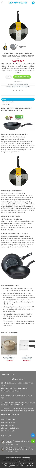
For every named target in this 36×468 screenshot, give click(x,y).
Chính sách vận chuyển (8, 422)
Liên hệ (18, 461)
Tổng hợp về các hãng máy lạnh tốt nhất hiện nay (19, 441)
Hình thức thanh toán (8, 419)
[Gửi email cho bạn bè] (19, 90)
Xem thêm (30, 410)
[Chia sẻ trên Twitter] (16, 90)
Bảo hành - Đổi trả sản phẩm (10, 428)
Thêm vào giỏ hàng (22, 77)
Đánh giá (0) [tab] (6, 104)
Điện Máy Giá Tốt (18, 3)
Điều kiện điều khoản (8, 431)
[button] (2, 2)
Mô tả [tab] (4, 99)
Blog (15, 460)
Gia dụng (20, 84)
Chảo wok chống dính (24, 86)
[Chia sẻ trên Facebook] (13, 90)
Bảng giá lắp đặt (8, 460)
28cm (9, 86)
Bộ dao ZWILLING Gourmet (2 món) (27, 358)
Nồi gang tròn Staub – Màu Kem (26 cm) (9, 358)
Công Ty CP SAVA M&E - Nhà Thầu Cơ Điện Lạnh (19, 466)
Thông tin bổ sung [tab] (8, 102)
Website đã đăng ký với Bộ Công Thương (18, 457)
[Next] (35, 350)
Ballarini (16, 84)
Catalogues (22, 460)
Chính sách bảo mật (7, 425)
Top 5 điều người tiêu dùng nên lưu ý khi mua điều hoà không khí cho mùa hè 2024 (19, 448)
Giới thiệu (29, 460)
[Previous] (1, 350)
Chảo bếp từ (15, 86)
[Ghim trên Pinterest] (22, 90)
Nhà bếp (26, 84)
